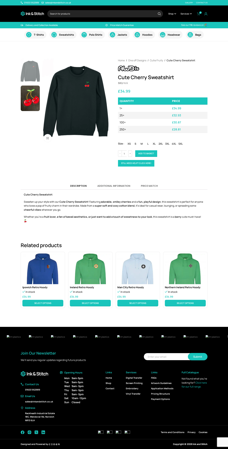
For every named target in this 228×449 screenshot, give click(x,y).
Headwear (174, 34)
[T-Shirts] (28, 34)
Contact (110, 388)
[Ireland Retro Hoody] (90, 269)
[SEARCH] (159, 13)
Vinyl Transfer (133, 393)
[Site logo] (32, 13)
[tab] (78, 186)
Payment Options (160, 399)
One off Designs (137, 60)
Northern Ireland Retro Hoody (182, 287)
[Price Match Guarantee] (106, 25)
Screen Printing (134, 383)
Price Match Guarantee (122, 25)
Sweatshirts (66, 34)
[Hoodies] (137, 34)
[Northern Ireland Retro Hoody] (185, 269)
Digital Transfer (134, 377)
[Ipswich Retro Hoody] (42, 269)
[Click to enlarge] (48, 138)
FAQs (154, 377)
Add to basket (146, 153)
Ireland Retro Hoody (82, 287)
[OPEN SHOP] (175, 13)
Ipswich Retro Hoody (34, 287)
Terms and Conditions (172, 432)
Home (121, 60)
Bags (198, 34)
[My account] (206, 14)
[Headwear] (162, 34)
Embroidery (132, 388)
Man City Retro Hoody (130, 287)
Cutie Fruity (156, 60)
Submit (197, 356)
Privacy (192, 432)
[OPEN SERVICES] (191, 13)
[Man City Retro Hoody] (137, 269)
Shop (108, 383)
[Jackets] (112, 34)
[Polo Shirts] (84, 34)
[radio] (129, 143)
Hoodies (147, 34)
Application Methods (162, 388)
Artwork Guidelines (161, 383)
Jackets (122, 34)
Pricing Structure (160, 393)
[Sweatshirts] (54, 34)
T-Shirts (39, 34)
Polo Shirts (95, 34)
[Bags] (190, 34)
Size (120, 143)
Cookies (203, 432)
